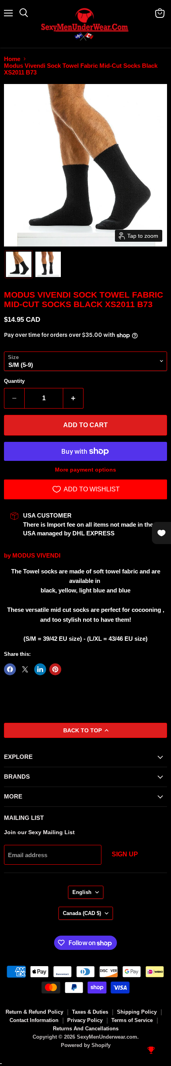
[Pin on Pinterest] (55, 669)
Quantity (14, 381)
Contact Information (34, 1020)
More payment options (85, 469)
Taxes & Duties (90, 1012)
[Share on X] (25, 669)
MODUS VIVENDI (36, 555)
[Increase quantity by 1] (73, 398)
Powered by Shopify (86, 1045)
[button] (18, 264)
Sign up (125, 854)
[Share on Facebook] (10, 669)
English (81, 892)
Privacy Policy (85, 1020)
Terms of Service (132, 1020)
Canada (82, 913)
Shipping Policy (137, 1012)
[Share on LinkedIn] (40, 669)
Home (12, 58)
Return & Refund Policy (34, 1012)
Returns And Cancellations (86, 1029)
